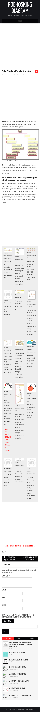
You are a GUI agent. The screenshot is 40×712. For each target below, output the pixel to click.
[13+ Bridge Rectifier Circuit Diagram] (5, 696)
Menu (20, 21)
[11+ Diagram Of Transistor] (5, 675)
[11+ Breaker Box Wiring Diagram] (5, 682)
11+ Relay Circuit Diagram (17, 688)
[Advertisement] (20, 47)
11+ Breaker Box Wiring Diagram (19, 681)
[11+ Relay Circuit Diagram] (5, 689)
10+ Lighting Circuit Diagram (18, 667)
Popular (8, 638)
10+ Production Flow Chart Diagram (30, 559)
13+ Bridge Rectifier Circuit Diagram (20, 695)
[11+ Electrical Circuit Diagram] (5, 661)
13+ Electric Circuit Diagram (17, 653)
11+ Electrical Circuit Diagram (18, 660)
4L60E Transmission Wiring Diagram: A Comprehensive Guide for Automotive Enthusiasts (20, 645)
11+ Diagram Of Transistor (17, 674)
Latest (20, 638)
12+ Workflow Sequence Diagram (9, 559)
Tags (32, 638)
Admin (22, 75)
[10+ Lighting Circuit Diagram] (5, 668)
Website (5, 605)
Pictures (6, 552)
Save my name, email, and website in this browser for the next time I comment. (18, 616)
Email (5, 598)
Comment (6, 576)
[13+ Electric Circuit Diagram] (5, 654)
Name (4, 590)
